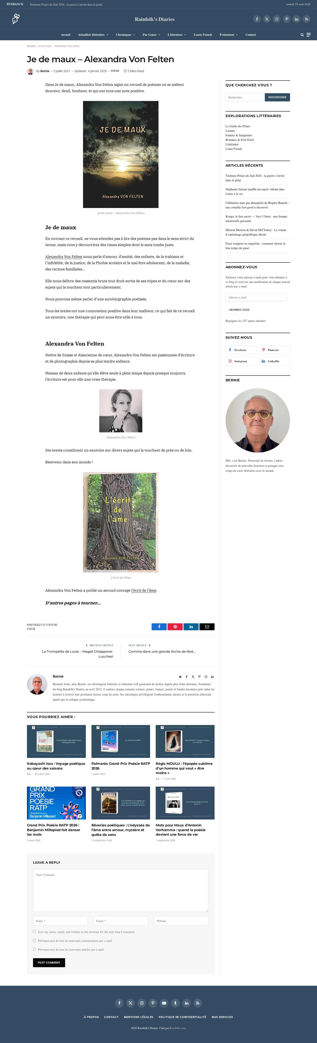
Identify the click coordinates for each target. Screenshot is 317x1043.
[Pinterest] (12, 106)
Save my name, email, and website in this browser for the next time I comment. (86, 932)
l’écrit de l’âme (143, 590)
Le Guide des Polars (238, 126)
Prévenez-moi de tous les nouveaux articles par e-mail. (71, 949)
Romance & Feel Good (240, 140)
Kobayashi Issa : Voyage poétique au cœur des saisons (56, 766)
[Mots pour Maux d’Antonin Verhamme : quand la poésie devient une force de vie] (185, 803)
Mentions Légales (139, 1017)
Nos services (222, 1017)
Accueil (65, 34)
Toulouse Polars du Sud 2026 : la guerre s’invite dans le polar (66, 4)
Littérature (175, 34)
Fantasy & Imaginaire (239, 135)
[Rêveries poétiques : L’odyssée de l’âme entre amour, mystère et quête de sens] (120, 803)
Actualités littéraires (91, 34)
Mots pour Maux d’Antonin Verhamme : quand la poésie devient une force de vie (181, 830)
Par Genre (149, 34)
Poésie (115, 71)
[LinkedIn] (12, 97)
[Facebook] (12, 87)
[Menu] (309, 35)
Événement (227, 34)
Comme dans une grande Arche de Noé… (162, 651)
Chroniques (123, 34)
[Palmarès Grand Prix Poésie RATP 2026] (120, 741)
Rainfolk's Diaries (154, 19)
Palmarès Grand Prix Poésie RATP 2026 (120, 766)
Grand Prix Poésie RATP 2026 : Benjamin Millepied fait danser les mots (53, 830)
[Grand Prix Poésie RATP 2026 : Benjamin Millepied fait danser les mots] (56, 803)
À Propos (91, 1017)
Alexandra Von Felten (63, 256)
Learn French (203, 34)
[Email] (12, 116)
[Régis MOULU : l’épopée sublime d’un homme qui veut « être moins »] (185, 741)
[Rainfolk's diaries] (14, 19)
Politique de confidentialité (182, 1017)
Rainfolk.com (177, 1028)
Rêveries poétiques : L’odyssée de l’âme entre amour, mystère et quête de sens (120, 830)
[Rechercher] (302, 35)
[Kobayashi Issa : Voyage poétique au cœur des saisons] (56, 741)
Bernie (44, 71)
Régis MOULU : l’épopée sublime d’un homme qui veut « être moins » (184, 768)
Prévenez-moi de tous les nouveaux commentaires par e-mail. (75, 941)
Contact (251, 34)
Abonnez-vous (239, 309)
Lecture (230, 131)
